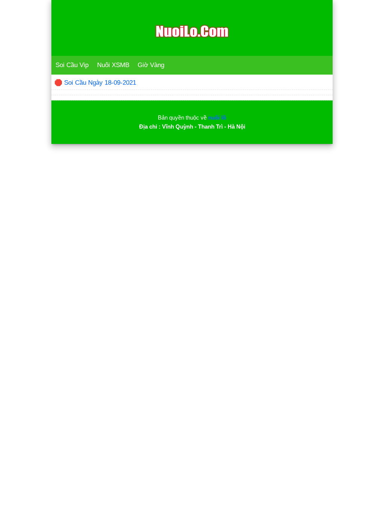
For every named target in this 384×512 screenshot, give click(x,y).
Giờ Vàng (151, 65)
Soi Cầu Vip (72, 65)
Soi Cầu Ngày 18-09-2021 (100, 82)
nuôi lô (217, 117)
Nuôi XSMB (113, 65)
